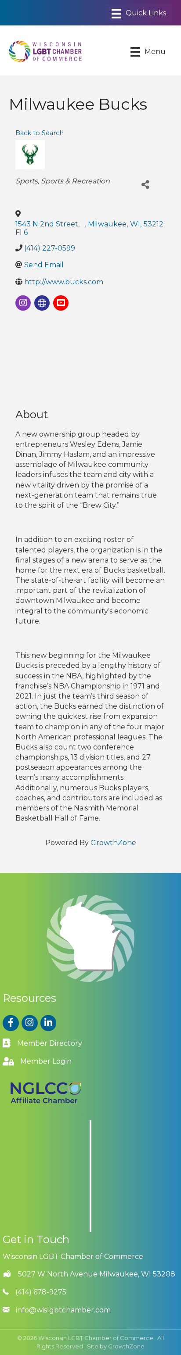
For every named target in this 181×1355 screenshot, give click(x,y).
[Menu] (138, 13)
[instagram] (23, 303)
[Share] (146, 185)
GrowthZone (113, 843)
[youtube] (61, 303)
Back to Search (39, 133)
